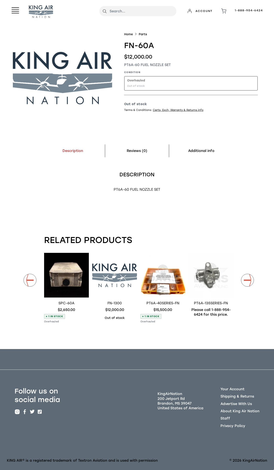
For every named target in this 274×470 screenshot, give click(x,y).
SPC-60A (66, 303)
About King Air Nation (239, 411)
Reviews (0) (137, 151)
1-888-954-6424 (249, 10)
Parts (143, 34)
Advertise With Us (236, 404)
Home (128, 34)
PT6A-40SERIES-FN (162, 303)
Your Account (232, 389)
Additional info (201, 151)
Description (73, 151)
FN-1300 (114, 303)
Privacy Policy (232, 426)
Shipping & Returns (237, 396)
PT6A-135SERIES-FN (211, 303)
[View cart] (223, 11)
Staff (225, 418)
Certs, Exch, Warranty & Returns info (178, 110)
